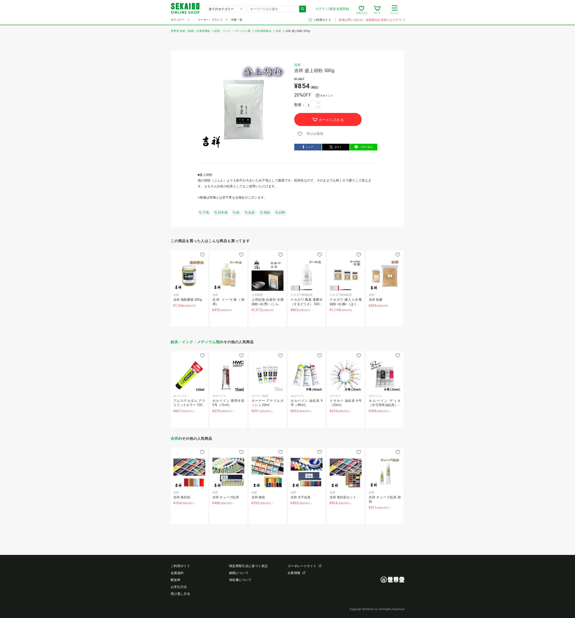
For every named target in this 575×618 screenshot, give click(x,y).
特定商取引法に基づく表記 (248, 566)
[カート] (377, 10)
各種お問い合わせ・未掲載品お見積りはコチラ (370, 20)
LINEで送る (366, 147)
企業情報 (294, 573)
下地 (206, 212)
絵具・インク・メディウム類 (195, 342)
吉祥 (297, 65)
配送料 (175, 580)
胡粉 (267, 212)
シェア (309, 147)
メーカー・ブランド (210, 19)
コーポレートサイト (302, 566)
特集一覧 (236, 19)
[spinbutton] (313, 104)
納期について (238, 573)
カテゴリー (178, 19)
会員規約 (177, 573)
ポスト (338, 147)
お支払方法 (179, 587)
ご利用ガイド (322, 20)
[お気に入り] (361, 10)
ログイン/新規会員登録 (332, 9)
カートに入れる (331, 120)
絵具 (251, 212)
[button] (318, 102)
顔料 (282, 212)
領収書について (240, 580)
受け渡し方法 (180, 594)
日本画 (223, 212)
